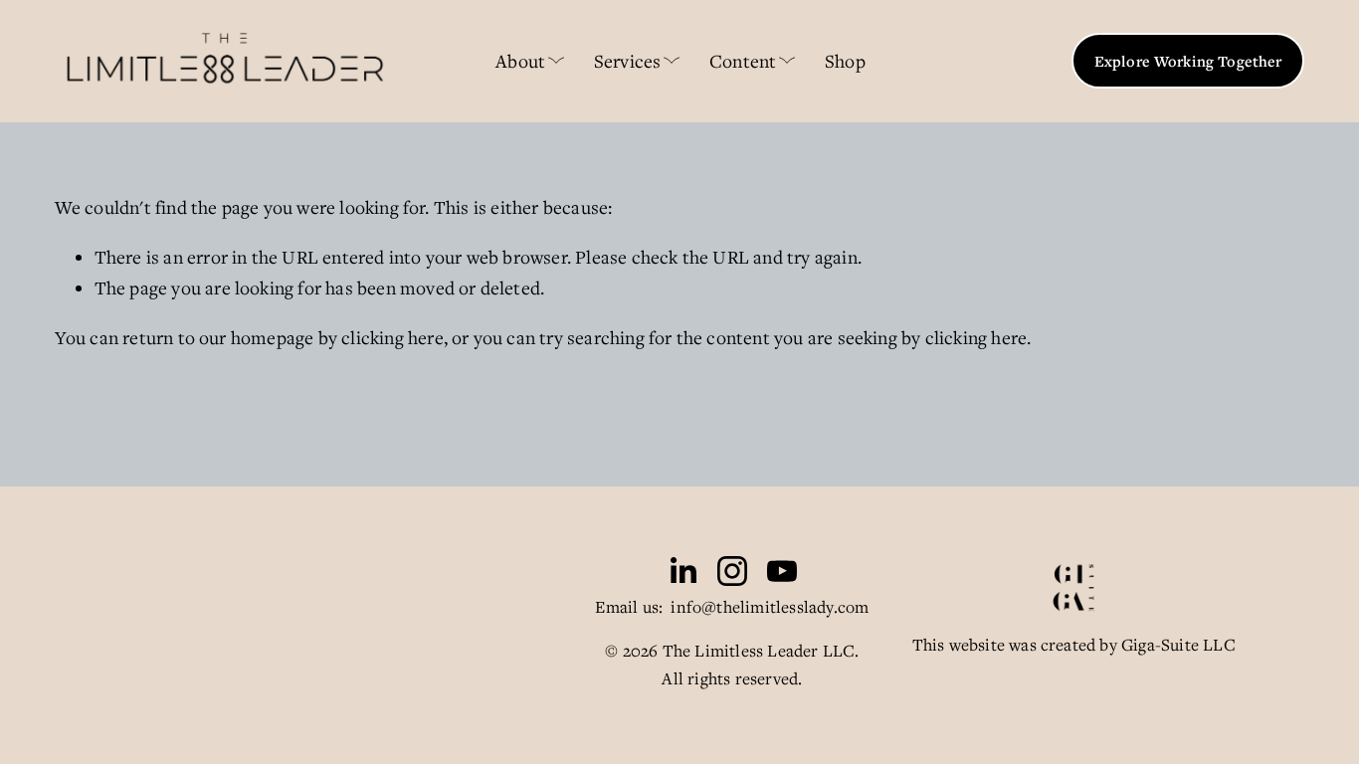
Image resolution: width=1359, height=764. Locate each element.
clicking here (392, 337)
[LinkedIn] (682, 571)
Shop (845, 61)
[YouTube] (782, 571)
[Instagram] (732, 571)
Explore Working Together (1188, 61)
